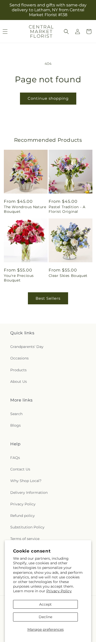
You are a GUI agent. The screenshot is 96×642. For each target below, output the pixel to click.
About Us (18, 381)
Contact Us (20, 469)
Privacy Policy (59, 591)
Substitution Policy (27, 527)
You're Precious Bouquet (19, 278)
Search (16, 414)
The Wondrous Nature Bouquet (25, 209)
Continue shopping (48, 98)
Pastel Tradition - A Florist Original (67, 209)
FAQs (15, 457)
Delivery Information (29, 492)
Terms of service (24, 538)
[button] (66, 31)
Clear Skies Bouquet (68, 275)
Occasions (19, 358)
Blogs (15, 425)
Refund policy (22, 515)
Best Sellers (48, 298)
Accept (45, 604)
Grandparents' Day (27, 346)
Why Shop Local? (25, 480)
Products (18, 370)
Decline (45, 617)
